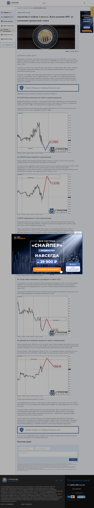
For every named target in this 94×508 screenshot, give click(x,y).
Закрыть (78, 233)
